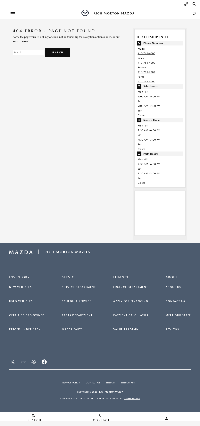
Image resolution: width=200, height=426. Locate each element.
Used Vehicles (21, 301)
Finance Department (130, 287)
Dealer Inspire (132, 398)
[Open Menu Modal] (12, 13)
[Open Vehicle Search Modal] (195, 4)
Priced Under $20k (25, 329)
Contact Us (175, 301)
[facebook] (44, 362)
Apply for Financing (130, 301)
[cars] (23, 362)
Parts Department (77, 315)
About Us (173, 287)
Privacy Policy (71, 382)
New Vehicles (20, 287)
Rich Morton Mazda (111, 392)
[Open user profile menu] (166, 418)
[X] (12, 362)
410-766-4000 (146, 53)
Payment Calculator (130, 315)
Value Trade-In (126, 329)
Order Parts (72, 329)
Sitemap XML (128, 382)
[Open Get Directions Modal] (194, 13)
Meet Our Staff (178, 315)
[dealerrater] (33, 362)
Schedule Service (76, 301)
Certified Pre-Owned (27, 315)
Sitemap (110, 382)
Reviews (172, 329)
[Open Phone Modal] (186, 4)
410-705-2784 (146, 72)
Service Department (79, 287)
